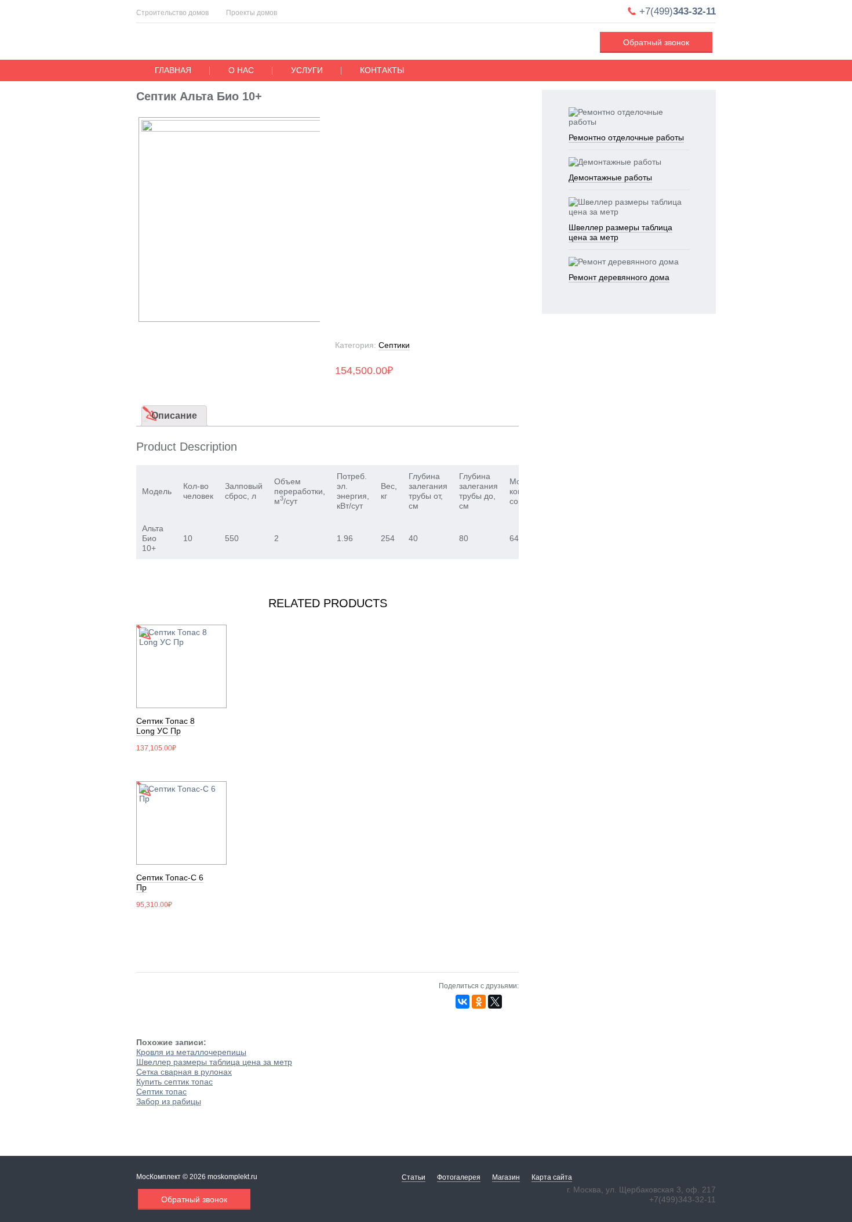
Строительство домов (172, 13)
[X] (495, 1002)
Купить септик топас (174, 1081)
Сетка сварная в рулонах (184, 1071)
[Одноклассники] (479, 1002)
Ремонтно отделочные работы (626, 137)
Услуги (307, 70)
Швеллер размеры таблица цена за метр (214, 1062)
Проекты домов (251, 13)
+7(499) (677, 11)
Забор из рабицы (168, 1101)
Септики (394, 345)
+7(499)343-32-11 (682, 1199)
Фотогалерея (458, 1177)
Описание (174, 415)
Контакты (382, 70)
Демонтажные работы (610, 177)
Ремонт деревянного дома (619, 277)
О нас (241, 70)
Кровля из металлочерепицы (191, 1052)
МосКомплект (209, 43)
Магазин (506, 1177)
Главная (173, 70)
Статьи (413, 1177)
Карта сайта (551, 1177)
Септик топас (161, 1091)
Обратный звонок (656, 42)
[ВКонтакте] (462, 1002)
